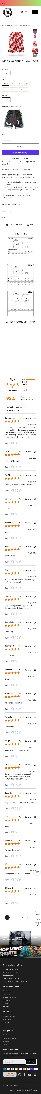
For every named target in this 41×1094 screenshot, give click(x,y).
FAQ (3, 217)
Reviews (6, 1022)
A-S (13, 83)
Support (35, 1090)
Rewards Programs (9, 1038)
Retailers (6, 1006)
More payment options (20, 158)
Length (5, 69)
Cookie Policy (26, 1090)
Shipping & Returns (9, 997)
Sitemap (6, 1041)
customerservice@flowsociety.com (15, 981)
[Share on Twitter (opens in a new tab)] (16, 443)
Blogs (5, 1025)
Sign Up (31, 1062)
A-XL (6, 89)
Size (4, 79)
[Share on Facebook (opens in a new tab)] (12, 443)
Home (4, 25)
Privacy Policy (15, 1090)
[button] (35, 31)
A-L (27, 83)
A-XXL (14, 89)
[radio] (29, 379)
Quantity (6, 134)
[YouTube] (30, 1074)
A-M (20, 83)
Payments (6, 994)
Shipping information (12, 205)
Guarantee (6, 1003)
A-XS (6, 83)
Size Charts (7, 1019)
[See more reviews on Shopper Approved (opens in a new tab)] (20, 443)
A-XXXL (24, 89)
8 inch (6, 73)
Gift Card (6, 1035)
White (6, 100)
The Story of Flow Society (12, 1016)
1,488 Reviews (13, 390)
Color (5, 96)
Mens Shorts (10, 25)
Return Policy (7, 1000)
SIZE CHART (7, 211)
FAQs (5, 1044)
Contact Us (7, 991)
